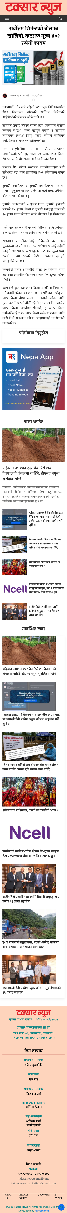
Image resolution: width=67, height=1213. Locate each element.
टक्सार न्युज (15, 95)
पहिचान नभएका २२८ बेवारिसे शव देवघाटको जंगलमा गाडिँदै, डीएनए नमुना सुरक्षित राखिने (31, 473)
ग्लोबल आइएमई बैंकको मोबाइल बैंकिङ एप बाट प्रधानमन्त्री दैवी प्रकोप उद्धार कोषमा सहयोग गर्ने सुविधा (46, 519)
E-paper (58, 1196)
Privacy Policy (23, 1196)
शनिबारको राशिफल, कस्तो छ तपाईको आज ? (44, 564)
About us (9, 1196)
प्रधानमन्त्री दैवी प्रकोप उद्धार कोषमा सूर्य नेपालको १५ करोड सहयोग (31, 990)
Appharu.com (42, 1211)
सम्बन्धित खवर (33, 629)
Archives (44, 1195)
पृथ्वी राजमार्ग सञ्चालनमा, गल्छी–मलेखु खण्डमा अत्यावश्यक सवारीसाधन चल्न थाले (30, 945)
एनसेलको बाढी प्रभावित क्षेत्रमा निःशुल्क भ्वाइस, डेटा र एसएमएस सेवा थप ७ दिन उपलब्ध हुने (46, 588)
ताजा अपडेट (33, 421)
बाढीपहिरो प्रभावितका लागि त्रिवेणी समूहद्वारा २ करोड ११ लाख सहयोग (44, 611)
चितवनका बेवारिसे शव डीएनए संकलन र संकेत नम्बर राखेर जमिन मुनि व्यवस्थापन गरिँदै (45, 543)
